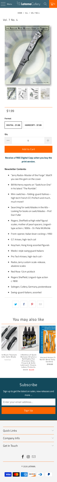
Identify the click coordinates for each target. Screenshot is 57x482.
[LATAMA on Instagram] (28, 457)
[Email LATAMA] (34, 457)
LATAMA (31, 466)
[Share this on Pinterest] (32, 304)
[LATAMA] (28, 4)
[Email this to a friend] (40, 304)
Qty (6, 134)
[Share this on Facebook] (23, 304)
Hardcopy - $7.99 (33, 125)
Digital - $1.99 (13, 125)
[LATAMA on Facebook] (22, 457)
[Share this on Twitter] (15, 304)
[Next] (50, 55)
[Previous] (7, 55)
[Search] (45, 4)
